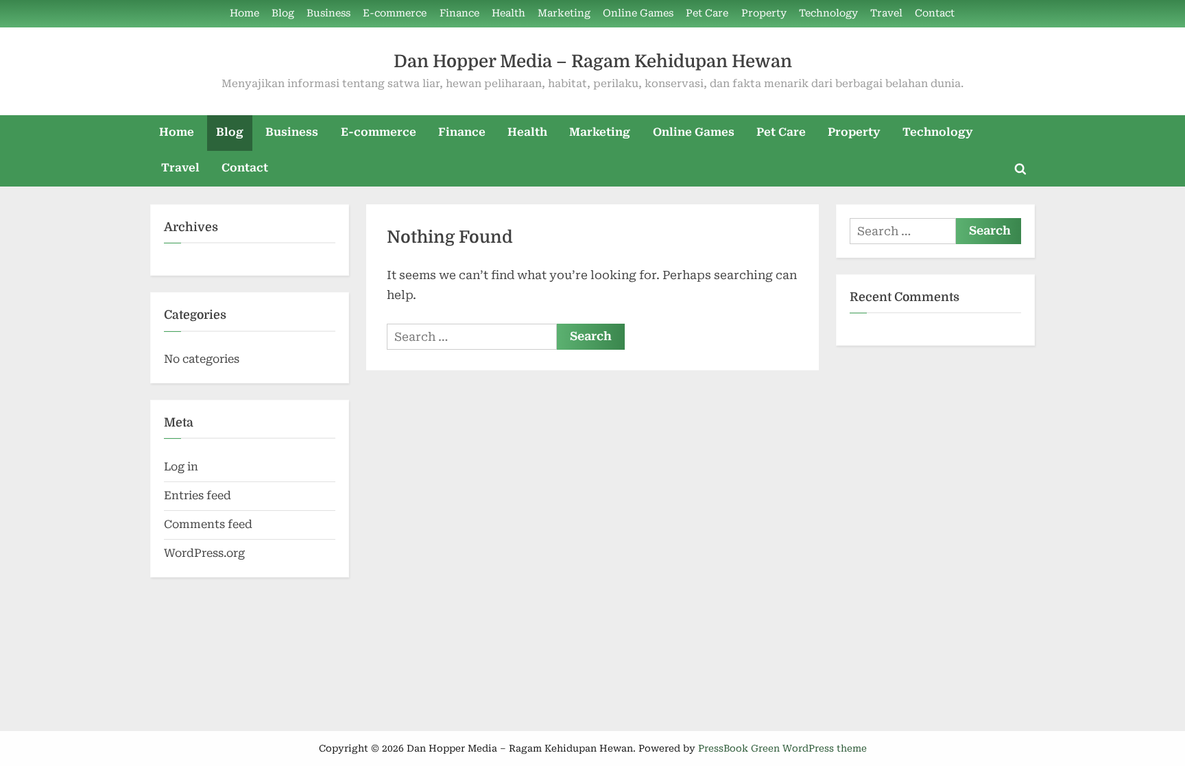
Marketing (564, 13)
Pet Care (707, 13)
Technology (828, 13)
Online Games (638, 13)
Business (328, 13)
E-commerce (395, 13)
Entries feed (197, 495)
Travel (886, 13)
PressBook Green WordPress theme (782, 748)
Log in (181, 466)
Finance (459, 13)
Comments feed (208, 524)
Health (508, 13)
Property (764, 13)
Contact (935, 13)
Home (244, 13)
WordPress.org (204, 553)
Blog (283, 13)
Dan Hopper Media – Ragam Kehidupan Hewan (593, 61)
